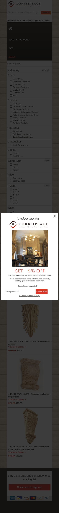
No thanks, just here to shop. (29, 296)
